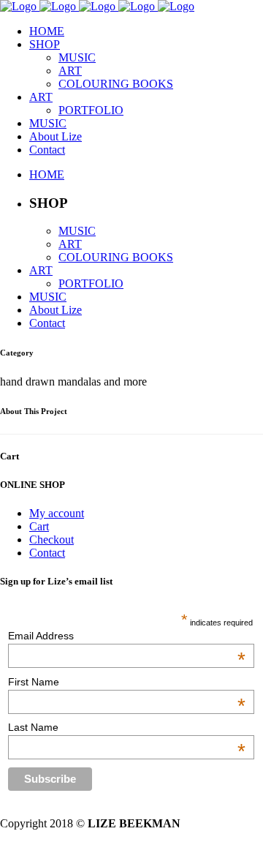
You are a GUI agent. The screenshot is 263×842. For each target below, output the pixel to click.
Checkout (51, 539)
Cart (39, 526)
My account (56, 513)
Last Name (126, 727)
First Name (126, 682)
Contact (47, 552)
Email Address (126, 636)
